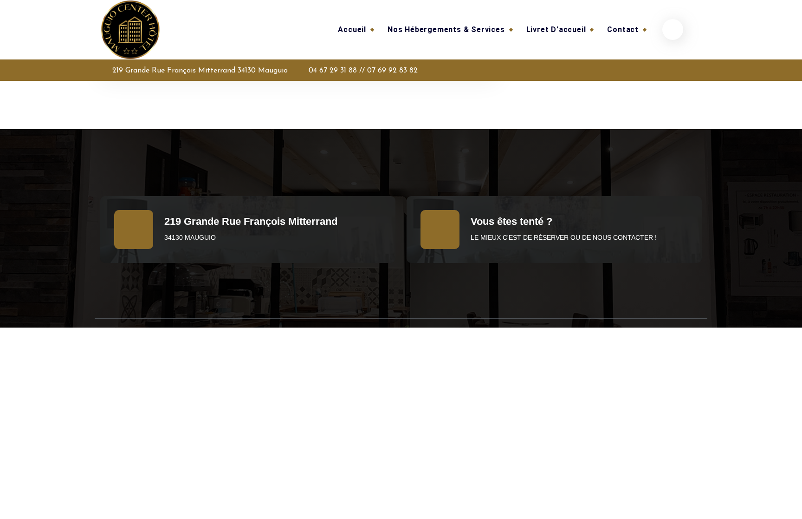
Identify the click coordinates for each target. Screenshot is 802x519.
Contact (623, 29)
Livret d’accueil (556, 29)
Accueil (352, 29)
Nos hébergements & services (446, 29)
